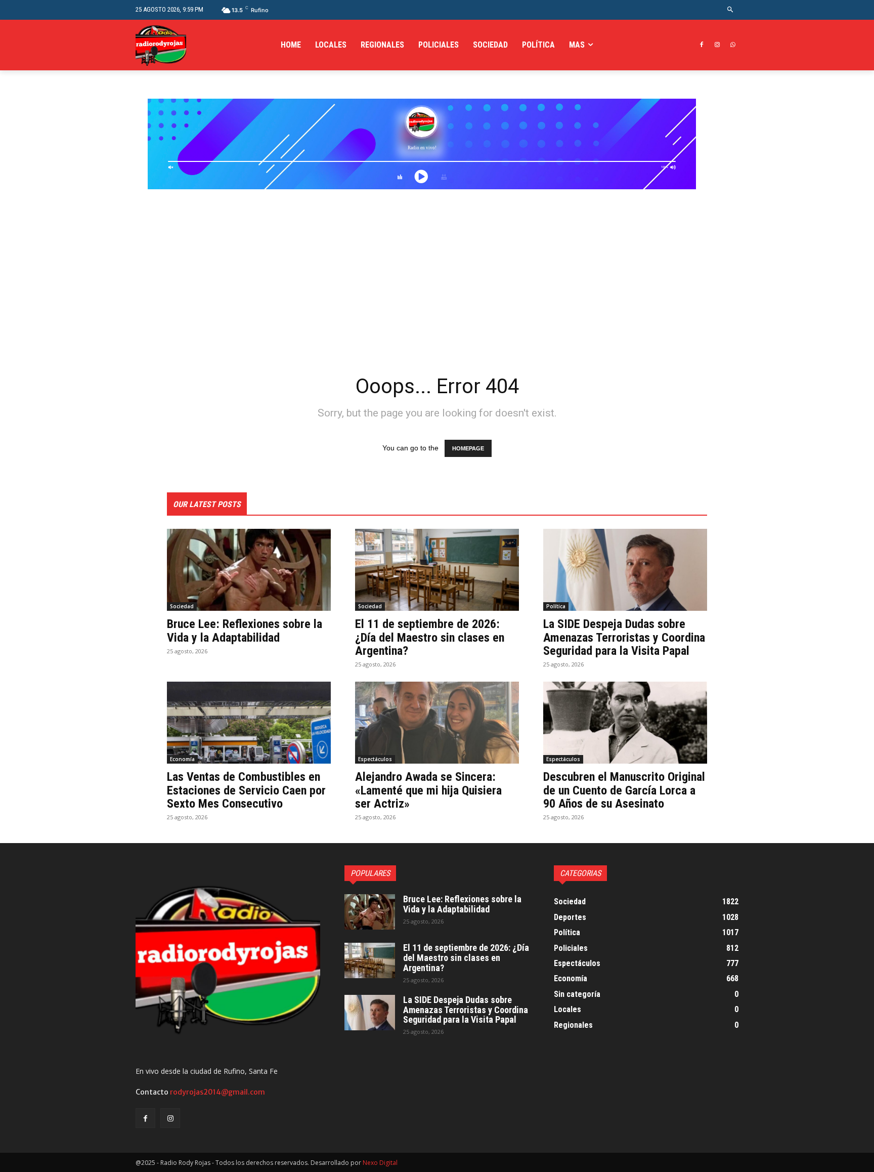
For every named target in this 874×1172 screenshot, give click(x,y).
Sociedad (182, 606)
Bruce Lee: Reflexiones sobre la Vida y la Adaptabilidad (244, 630)
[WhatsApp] (732, 45)
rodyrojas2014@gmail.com (217, 1092)
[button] (730, 10)
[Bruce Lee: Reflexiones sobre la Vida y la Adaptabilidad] (249, 570)
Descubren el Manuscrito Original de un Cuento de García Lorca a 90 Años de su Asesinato (624, 790)
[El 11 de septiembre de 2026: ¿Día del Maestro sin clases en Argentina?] (437, 570)
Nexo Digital (380, 1162)
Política (555, 606)
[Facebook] (702, 45)
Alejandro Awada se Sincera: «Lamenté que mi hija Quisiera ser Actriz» (428, 790)
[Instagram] (717, 45)
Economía (182, 759)
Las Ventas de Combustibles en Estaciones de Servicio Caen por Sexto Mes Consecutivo (246, 790)
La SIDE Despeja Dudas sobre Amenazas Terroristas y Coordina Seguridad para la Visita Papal (624, 637)
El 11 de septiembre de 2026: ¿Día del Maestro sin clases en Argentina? (429, 637)
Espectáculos (375, 759)
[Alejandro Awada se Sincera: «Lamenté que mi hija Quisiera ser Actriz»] (437, 723)
